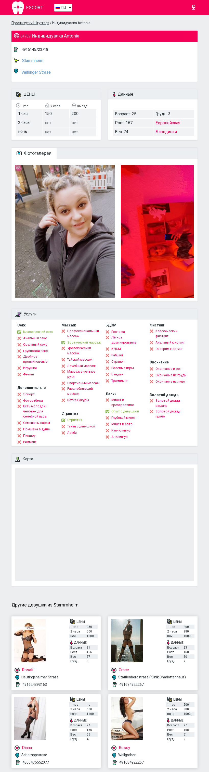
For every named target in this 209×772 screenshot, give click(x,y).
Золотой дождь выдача (167, 403)
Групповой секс (35, 351)
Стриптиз (74, 420)
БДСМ (116, 349)
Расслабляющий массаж (80, 391)
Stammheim (32, 60)
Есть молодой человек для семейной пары (35, 411)
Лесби (72, 433)
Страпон (118, 361)
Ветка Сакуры (78, 400)
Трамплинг (119, 381)
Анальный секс (35, 338)
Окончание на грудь (170, 375)
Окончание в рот (168, 369)
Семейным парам (36, 423)
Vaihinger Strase (35, 72)
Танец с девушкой (81, 426)
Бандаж (117, 374)
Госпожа (118, 332)
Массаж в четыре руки (81, 374)
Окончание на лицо (170, 381)
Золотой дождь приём (167, 413)
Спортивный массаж (83, 383)
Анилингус (119, 437)
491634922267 (131, 684)
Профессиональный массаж (83, 333)
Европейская (167, 122)
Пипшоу (29, 435)
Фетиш (28, 374)
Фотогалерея (37, 153)
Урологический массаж (79, 350)
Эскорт (29, 394)
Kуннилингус (120, 430)
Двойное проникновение (35, 359)
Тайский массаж (79, 359)
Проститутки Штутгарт (30, 23)
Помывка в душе (36, 429)
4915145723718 (35, 49)
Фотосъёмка (33, 400)
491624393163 (34, 684)
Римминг (29, 442)
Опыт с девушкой (125, 411)
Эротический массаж (84, 342)
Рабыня (117, 355)
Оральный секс (35, 344)
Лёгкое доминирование (123, 339)
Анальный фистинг (170, 342)
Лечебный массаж (81, 366)
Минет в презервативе (122, 402)
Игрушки (30, 368)
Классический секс (38, 332)
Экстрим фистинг (169, 349)
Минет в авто (122, 424)
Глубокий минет (123, 418)
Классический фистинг (166, 333)
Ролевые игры (122, 368)
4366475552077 (35, 762)
